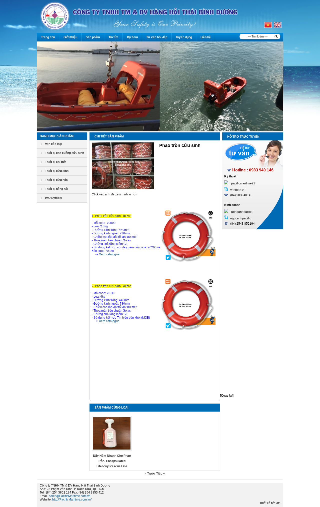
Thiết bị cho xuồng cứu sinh (64, 153)
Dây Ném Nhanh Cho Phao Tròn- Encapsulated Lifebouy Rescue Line (112, 461)
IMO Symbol (53, 198)
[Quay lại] (227, 395)
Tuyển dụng (184, 37)
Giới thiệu (70, 37)
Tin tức (113, 37)
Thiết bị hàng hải (56, 189)
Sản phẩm (93, 37)
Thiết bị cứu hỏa (56, 180)
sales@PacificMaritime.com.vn (69, 496)
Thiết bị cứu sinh (56, 171)
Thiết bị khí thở (55, 162)
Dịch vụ (132, 37)
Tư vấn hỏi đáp (156, 37)
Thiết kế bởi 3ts (270, 503)
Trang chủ (48, 37)
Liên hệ (205, 37)
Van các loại (53, 144)
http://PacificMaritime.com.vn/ (72, 499)
